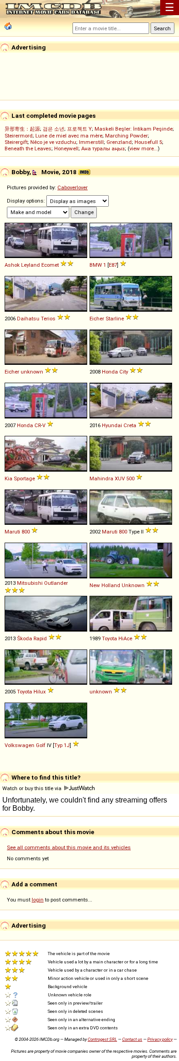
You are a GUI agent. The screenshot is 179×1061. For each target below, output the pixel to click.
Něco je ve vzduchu (53, 142)
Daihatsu (28, 318)
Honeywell (66, 148)
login (38, 899)
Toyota (109, 638)
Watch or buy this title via (32, 788)
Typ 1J (62, 745)
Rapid (40, 638)
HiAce (125, 638)
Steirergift (16, 142)
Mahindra (101, 478)
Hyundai (112, 425)
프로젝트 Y (79, 129)
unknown (32, 371)
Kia (8, 478)
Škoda (24, 638)
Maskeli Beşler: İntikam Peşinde (134, 129)
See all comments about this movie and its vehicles (69, 847)
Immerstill (91, 142)
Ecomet (50, 265)
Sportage (24, 478)
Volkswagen (19, 745)
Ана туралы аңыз (103, 148)
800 (26, 531)
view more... (143, 148)
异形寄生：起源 (22, 129)
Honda (110, 371)
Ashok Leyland (22, 265)
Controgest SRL (102, 1039)
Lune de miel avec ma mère (68, 135)
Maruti (12, 531)
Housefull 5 (148, 142)
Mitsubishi (30, 583)
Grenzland (119, 142)
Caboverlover (72, 187)
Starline (115, 318)
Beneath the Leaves (28, 148)
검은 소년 (53, 129)
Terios (48, 318)
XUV (120, 478)
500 (130, 478)
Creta (129, 425)
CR (37, 425)
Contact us (132, 1039)
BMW (96, 265)
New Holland (105, 585)
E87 (113, 265)
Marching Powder (126, 135)
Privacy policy (160, 1039)
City (123, 371)
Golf (40, 745)
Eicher (97, 318)
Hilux (40, 691)
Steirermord (19, 135)
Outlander (56, 583)
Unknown (133, 585)
